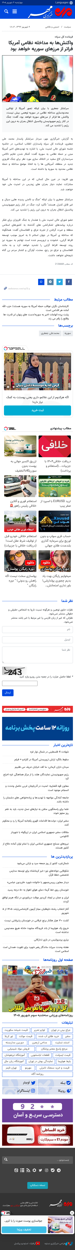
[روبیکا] (34, 1171)
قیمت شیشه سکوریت (16, 1030)
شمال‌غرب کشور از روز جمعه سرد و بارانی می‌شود (43, 863)
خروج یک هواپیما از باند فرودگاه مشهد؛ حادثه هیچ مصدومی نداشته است (36, 930)
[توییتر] (40, 1171)
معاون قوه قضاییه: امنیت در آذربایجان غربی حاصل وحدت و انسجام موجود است (37, 788)
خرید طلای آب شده (49, 1036)
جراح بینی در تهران (60, 1030)
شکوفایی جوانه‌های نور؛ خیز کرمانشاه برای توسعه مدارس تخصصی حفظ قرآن (39, 873)
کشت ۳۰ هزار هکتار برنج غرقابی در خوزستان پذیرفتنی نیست (36, 921)
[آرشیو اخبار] (22, 1171)
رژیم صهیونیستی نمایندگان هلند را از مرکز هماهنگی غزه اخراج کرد (36, 777)
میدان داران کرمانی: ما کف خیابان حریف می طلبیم (42, 767)
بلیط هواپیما (64, 1061)
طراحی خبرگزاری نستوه (55, 1243)
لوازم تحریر (39, 1030)
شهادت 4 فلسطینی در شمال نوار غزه (49, 752)
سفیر (67, 1036)
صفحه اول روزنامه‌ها (58, 960)
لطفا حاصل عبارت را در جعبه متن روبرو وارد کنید (46, 677)
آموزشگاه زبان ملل (14, 1061)
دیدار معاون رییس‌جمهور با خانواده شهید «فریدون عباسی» (38, 882)
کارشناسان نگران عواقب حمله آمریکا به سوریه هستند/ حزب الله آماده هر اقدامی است (35, 308)
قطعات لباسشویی (40, 1055)
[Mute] (13, 386)
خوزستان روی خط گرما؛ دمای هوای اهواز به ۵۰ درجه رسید (38, 890)
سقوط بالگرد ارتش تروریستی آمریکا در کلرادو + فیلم (41, 760)
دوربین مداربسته (15, 1043)
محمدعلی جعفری (50, 333)
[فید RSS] (28, 1171)
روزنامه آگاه (37, 1074)
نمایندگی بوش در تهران (41, 1061)
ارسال (8, 693)
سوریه (68, 333)
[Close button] (72, 1213)
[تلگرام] (58, 1171)
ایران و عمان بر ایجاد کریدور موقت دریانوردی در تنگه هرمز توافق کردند (35, 900)
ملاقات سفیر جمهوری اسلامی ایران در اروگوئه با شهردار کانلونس (40, 834)
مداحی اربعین (39, 1043)
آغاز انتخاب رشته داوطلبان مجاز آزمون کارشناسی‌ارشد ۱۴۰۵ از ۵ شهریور (35, 911)
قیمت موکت (25, 1036)
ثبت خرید (37, 410)
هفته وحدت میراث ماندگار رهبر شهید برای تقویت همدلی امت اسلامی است (36, 949)
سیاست (67, 27)
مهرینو (28, 1068)
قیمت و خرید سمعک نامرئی (54, 1068)
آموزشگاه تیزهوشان (15, 1055)
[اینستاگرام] (46, 1171)
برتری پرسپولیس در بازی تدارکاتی (51, 940)
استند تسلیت (62, 1043)
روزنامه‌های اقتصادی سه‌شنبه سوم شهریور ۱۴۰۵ (42, 1015)
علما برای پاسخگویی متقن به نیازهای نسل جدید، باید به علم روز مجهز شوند (37, 811)
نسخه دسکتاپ (37, 1185)
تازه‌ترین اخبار (63, 745)
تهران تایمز (11, 1068)
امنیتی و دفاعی (52, 27)
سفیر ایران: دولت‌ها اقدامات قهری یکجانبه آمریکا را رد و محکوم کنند (35, 823)
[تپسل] (6, 348)
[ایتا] (16, 1171)
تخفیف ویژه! (24, 1229)
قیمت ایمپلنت (62, 1055)
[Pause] (8, 386)
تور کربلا (9, 1036)
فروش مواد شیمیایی (18, 1049)
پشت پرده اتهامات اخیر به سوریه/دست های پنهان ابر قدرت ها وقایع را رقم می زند (36, 317)
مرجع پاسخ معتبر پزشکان (54, 1049)
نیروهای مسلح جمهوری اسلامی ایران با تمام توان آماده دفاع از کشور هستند (36, 846)
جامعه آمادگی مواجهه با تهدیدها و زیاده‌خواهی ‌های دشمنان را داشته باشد (36, 800)
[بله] (52, 1171)
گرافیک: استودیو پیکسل (25, 1243)
